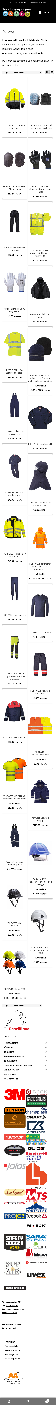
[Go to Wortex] (15, 1288)
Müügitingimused (12, 1354)
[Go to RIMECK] (36, 1226)
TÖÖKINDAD (9, 1052)
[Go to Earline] (36, 1136)
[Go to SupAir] (15, 1268)
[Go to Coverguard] (15, 1121)
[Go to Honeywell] (36, 1153)
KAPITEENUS (10, 1342)
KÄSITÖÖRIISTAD (11, 1043)
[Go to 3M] (15, 1094)
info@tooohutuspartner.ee (38, 2)
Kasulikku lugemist (12, 1350)
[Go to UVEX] (36, 1275)
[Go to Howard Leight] (36, 1159)
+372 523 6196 (16, 2)
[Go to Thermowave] (36, 1262)
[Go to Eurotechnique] (36, 1142)
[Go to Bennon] (15, 1110)
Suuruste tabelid (11, 1346)
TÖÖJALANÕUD (10, 1061)
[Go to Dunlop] (15, 1137)
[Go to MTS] (36, 1195)
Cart (43, 1399)
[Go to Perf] (15, 1203)
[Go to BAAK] (36, 1092)
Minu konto (9, 1401)
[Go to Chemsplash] (36, 1110)
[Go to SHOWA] (36, 1245)
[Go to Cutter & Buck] (36, 1127)
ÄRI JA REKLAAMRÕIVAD (14, 1056)
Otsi (28, 1401)
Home (6, 1036)
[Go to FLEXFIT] (15, 1150)
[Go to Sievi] (36, 1255)
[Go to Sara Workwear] (36, 1237)
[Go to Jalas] (15, 1167)
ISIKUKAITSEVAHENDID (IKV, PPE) (18, 1065)
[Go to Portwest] (36, 1207)
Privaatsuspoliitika (12, 1358)
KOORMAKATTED (11, 1078)
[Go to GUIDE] (36, 1148)
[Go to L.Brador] (36, 1176)
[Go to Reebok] (36, 1215)
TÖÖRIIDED (8, 1047)
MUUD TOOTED (10, 1074)
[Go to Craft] (36, 1117)
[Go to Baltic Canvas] (36, 1101)
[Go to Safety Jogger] (15, 1242)
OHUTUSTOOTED (11, 1069)
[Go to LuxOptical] (15, 1192)
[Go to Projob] (15, 1216)
